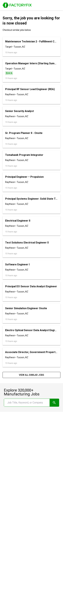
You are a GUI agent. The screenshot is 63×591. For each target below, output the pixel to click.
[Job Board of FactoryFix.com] (17, 5)
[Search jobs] (54, 403)
